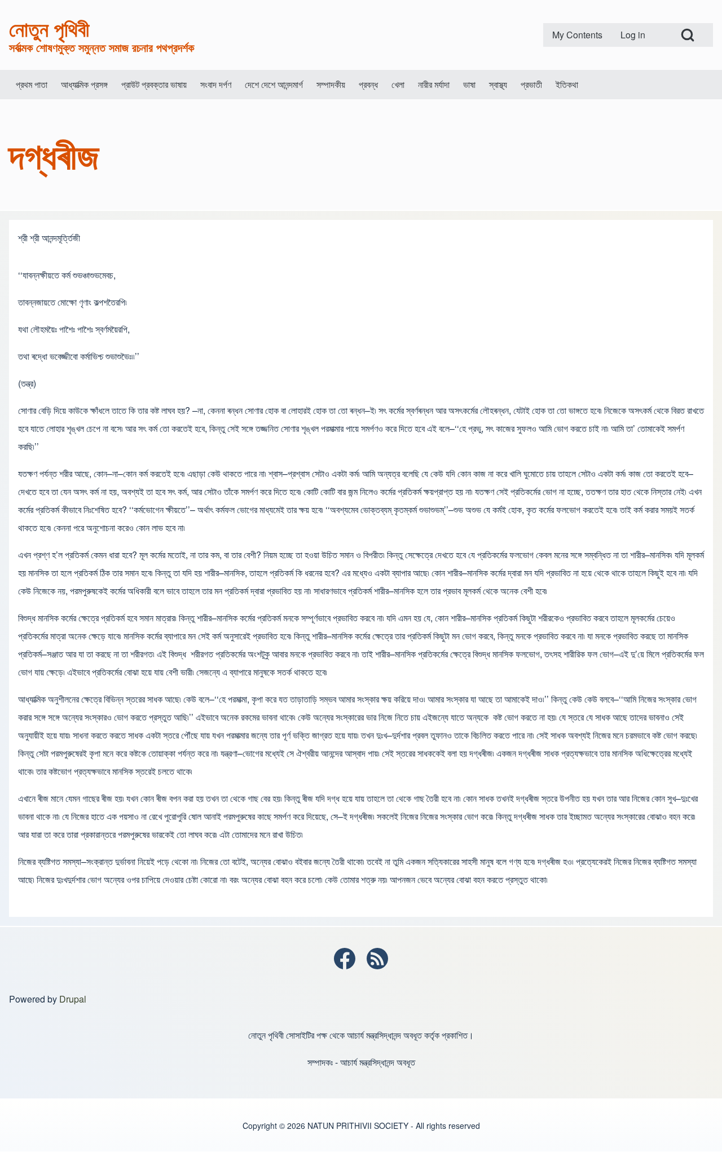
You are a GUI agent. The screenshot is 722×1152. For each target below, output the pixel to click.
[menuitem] (577, 35)
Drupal (72, 998)
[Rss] (377, 958)
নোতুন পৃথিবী (49, 28)
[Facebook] (345, 958)
